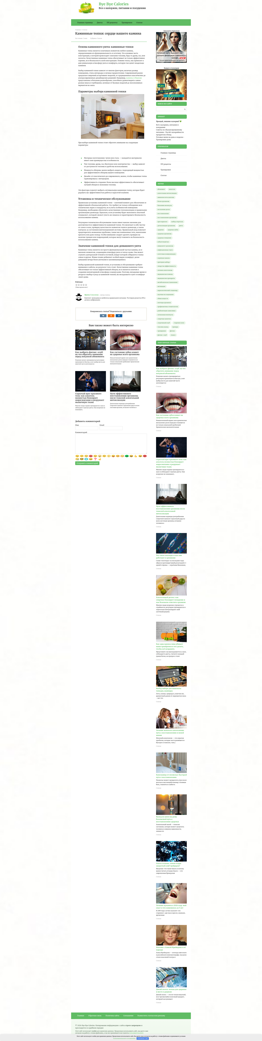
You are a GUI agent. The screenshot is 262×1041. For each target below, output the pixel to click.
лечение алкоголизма (165, 270)
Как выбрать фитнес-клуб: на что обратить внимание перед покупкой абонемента (89, 354)
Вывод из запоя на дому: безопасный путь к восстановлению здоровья (167, 819)
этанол (173, 335)
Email (102, 425)
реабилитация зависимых (167, 311)
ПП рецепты (112, 23)
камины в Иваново (134, 78)
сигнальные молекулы (165, 315)
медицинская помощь (165, 274)
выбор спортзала (177, 222)
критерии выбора (164, 262)
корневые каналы (164, 258)
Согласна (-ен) (143, 1038)
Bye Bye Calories (114, 4)
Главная (80, 1016)
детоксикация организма (166, 226)
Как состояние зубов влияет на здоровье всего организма (124, 353)
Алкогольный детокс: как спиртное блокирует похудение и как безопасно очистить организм (171, 599)
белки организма (163, 201)
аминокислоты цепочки (166, 197)
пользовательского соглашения (124, 1038)
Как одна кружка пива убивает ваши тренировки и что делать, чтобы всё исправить (169, 646)
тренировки (162, 331)
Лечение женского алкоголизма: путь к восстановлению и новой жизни (170, 732)
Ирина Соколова (91, 295)
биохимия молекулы (165, 205)
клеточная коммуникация (167, 254)
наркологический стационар (167, 290)
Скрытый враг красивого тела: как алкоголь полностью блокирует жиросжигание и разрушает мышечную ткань (89, 397)
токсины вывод (163, 327)
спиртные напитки (164, 319)
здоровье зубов (173, 230)
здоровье (161, 230)
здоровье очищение (164, 238)
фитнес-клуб (162, 335)
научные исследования (166, 294)
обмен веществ (163, 298)
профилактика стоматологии (168, 307)
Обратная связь (94, 1016)
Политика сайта (112, 1016)
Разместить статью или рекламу (151, 1016)
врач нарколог (162, 222)
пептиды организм (164, 303)
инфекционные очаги (165, 250)
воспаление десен (164, 209)
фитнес (172, 331)
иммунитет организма (165, 246)
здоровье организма (164, 234)
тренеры (175, 327)
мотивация (161, 286)
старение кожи (179, 323)
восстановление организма (167, 217)
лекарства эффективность (167, 266)
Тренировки (127, 23)
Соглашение (128, 1016)
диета (181, 226)
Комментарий (81, 432)
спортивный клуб (164, 323)
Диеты (100, 23)
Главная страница (85, 23)
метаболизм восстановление (167, 282)
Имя (77, 425)
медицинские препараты (166, 278)
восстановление (163, 213)
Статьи (139, 23)
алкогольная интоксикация (167, 193)
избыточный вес (163, 242)
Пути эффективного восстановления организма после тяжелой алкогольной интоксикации (124, 396)
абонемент (161, 189)
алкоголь (172, 189)
